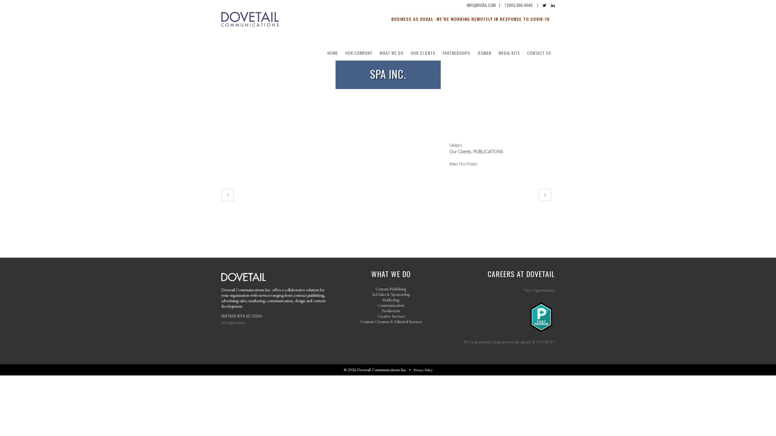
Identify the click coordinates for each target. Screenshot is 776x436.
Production (391, 310)
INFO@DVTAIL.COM (481, 5)
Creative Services (391, 316)
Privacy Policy (423, 370)
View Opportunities (539, 290)
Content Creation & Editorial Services (391, 321)
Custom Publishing (391, 289)
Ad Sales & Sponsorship (391, 294)
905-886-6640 (233, 322)
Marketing (391, 299)
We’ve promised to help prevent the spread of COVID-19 (509, 342)
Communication (390, 305)
